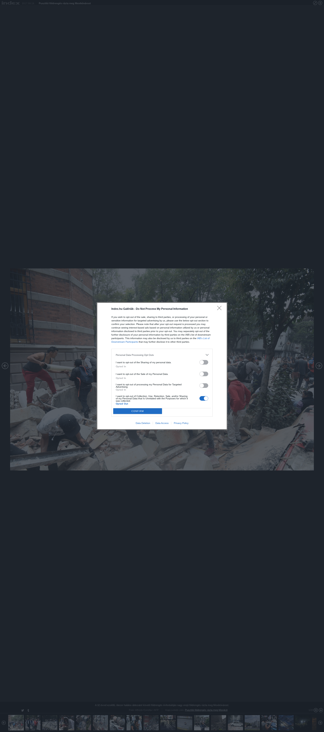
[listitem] (162, 355)
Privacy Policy (181, 423)
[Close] (220, 309)
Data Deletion (143, 423)
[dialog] (162, 366)
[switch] (203, 362)
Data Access (162, 423)
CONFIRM (137, 411)
